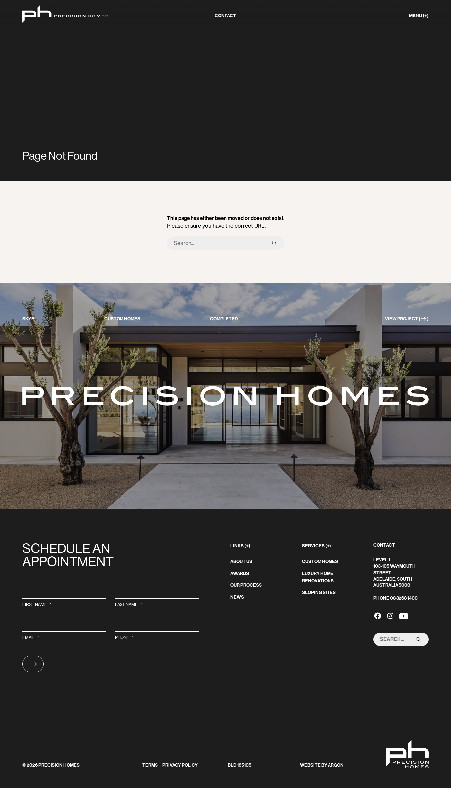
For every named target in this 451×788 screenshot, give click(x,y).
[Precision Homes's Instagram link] (390, 615)
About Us (241, 561)
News (237, 597)
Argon (336, 765)
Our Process (246, 585)
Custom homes (320, 561)
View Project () (407, 319)
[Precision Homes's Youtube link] (404, 615)
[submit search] (274, 243)
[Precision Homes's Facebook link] (377, 615)
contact (225, 15)
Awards (239, 573)
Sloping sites (319, 592)
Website (310, 765)
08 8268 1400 (404, 598)
